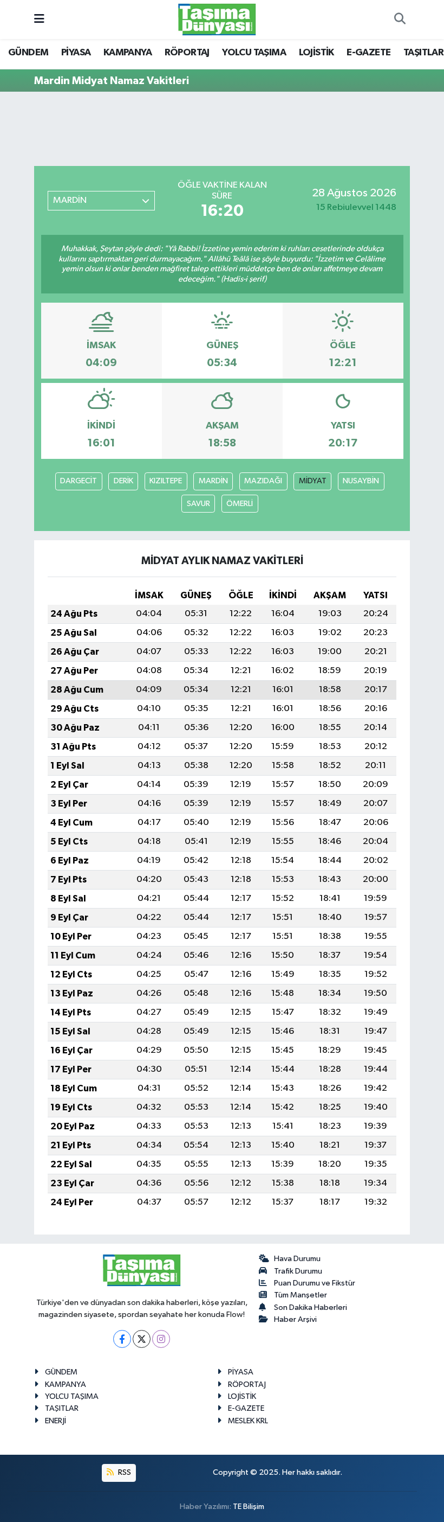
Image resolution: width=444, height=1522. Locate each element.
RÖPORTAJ (187, 52)
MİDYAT (313, 481)
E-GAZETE (368, 52)
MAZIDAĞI (263, 481)
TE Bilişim (248, 1506)
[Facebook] (122, 1339)
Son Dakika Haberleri (310, 1307)
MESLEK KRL (248, 1421)
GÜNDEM (28, 52)
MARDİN (213, 481)
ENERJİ (55, 1421)
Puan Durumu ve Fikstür (314, 1283)
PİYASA (75, 52)
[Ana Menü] (39, 19)
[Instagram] (161, 1339)
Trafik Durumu (298, 1271)
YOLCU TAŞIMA (254, 52)
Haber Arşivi (295, 1319)
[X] (142, 1339)
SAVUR (198, 504)
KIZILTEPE (165, 481)
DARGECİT (78, 481)
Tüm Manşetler (300, 1295)
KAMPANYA (127, 52)
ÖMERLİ (239, 504)
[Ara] (399, 19)
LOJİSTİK (316, 52)
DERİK (123, 481)
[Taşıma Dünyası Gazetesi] (217, 19)
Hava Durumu (297, 1259)
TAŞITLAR (423, 52)
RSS (123, 1472)
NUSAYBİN (361, 481)
